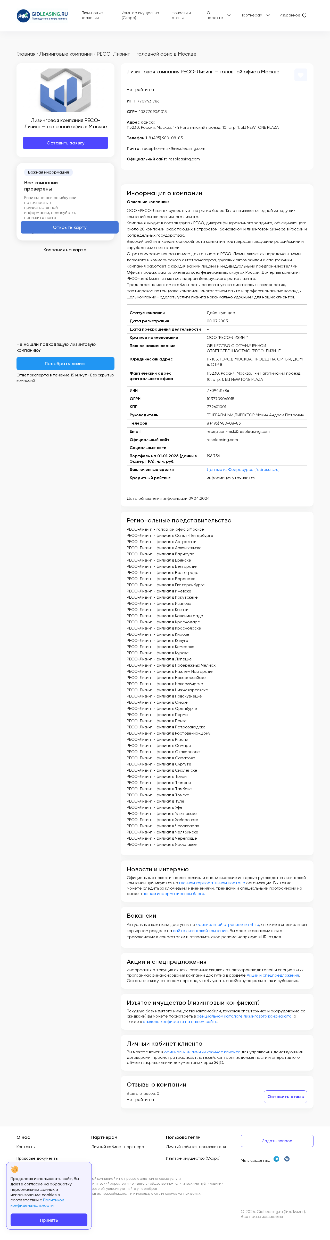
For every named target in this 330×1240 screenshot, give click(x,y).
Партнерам (251, 15)
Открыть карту (70, 227)
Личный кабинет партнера (117, 1146)
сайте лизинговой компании (200, 930)
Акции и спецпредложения (273, 975)
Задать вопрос (277, 1140)
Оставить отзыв (285, 1096)
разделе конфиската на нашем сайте (180, 1021)
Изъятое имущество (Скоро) (140, 15)
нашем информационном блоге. (174, 893)
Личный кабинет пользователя (196, 1146)
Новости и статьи (181, 15)
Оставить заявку (66, 142)
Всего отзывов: (141, 1093)
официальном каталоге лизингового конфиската (244, 1016)
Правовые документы (37, 1158)
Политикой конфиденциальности (37, 1203)
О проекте (215, 15)
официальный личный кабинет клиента (202, 1051)
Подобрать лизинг (65, 363)
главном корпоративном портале (212, 882)
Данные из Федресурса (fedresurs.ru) (243, 469)
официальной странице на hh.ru (227, 924)
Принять (49, 1220)
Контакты (25, 1146)
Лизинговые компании (92, 15)
